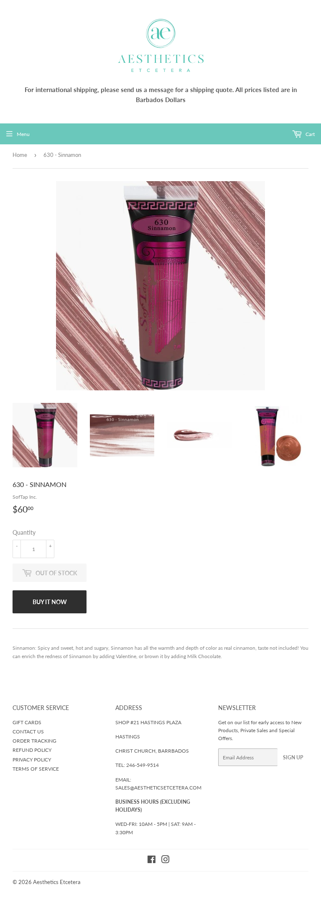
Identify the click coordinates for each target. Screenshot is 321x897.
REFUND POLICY (32, 750)
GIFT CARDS (27, 722)
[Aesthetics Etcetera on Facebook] (151, 861)
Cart (309, 134)
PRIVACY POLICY (32, 759)
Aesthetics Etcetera (56, 882)
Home (20, 154)
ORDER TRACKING (34, 741)
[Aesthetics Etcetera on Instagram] (165, 861)
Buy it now (50, 601)
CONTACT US (28, 731)
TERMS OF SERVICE (36, 769)
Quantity (24, 532)
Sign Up (293, 757)
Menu (23, 134)
